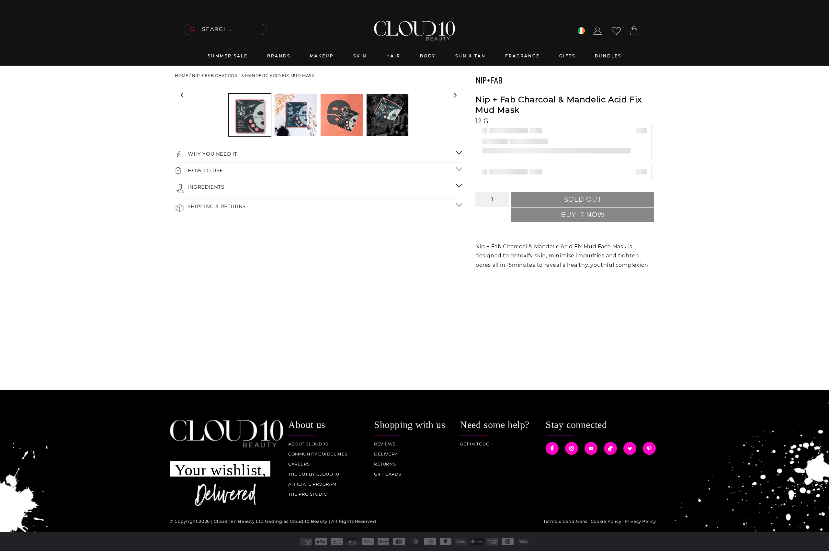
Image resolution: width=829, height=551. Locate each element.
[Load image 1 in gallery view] (250, 115)
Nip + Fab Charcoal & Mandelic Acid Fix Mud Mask (253, 75)
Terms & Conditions (565, 521)
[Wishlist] (616, 31)
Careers (299, 464)
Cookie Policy (606, 521)
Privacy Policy (640, 521)
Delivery (385, 454)
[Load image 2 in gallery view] (295, 115)
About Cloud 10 (308, 444)
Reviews (384, 444)
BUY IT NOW (583, 215)
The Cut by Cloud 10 (313, 474)
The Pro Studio (307, 494)
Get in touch (476, 444)
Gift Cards (387, 474)
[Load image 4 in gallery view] (387, 115)
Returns (385, 464)
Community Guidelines (317, 454)
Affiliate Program (312, 484)
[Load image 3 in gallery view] (341, 115)
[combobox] (225, 29)
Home (181, 75)
